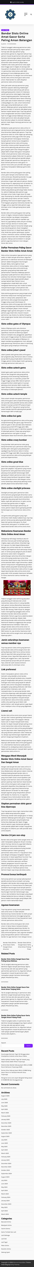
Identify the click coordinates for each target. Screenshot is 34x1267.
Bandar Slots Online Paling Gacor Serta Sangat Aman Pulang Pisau (15, 1016)
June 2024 (4, 1184)
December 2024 (6, 1163)
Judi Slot (4, 1239)
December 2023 (6, 1204)
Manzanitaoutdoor (19, 1262)
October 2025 (5, 1129)
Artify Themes (14, 1264)
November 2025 (6, 1126)
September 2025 (6, 1133)
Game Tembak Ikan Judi (8, 1232)
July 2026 (4, 1099)
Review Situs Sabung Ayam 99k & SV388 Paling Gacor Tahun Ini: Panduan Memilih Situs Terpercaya (16, 1072)
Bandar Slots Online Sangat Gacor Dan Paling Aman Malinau (15, 960)
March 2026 (5, 1113)
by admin (3, 44)
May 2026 (4, 1106)
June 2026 (4, 1102)
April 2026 (4, 1109)
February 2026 (5, 1116)
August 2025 (5, 1136)
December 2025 (6, 1123)
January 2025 (5, 1160)
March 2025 (5, 1153)
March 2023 (5, 1214)
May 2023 (4, 1207)
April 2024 (4, 1190)
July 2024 (4, 1180)
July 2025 (4, 1140)
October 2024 (5, 1170)
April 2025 (4, 1150)
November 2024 (6, 1167)
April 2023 (4, 1211)
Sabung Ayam (5, 1252)
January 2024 (5, 1200)
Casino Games (5, 1228)
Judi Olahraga (5, 1235)
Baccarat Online (6, 1222)
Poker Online (5, 1245)
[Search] (31, 14)
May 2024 (4, 1187)
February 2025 (5, 1157)
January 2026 (5, 1119)
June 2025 (4, 1143)
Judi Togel (5, 30)
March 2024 (5, 1194)
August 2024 (5, 1177)
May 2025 (4, 1146)
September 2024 (6, 1173)
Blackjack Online (6, 1225)
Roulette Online (6, 1249)
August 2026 (5, 1096)
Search (3, 1043)
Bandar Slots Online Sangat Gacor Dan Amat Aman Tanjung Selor (15, 988)
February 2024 (5, 1197)
